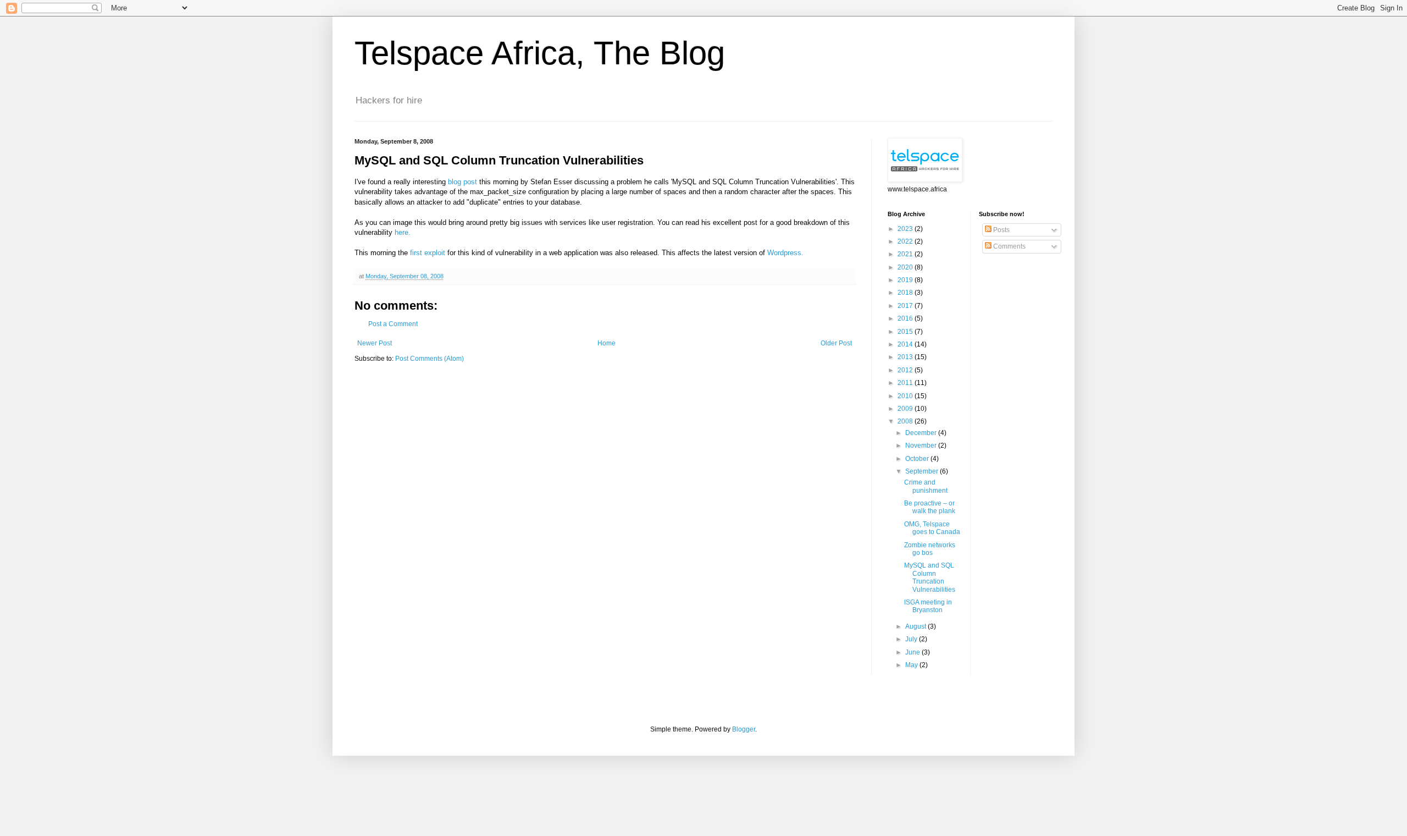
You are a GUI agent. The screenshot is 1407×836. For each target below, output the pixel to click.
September (922, 471)
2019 (906, 280)
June (913, 652)
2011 (906, 383)
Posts (1000, 230)
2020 (906, 267)
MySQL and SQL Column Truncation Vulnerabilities (929, 577)
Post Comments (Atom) (429, 358)
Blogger (743, 729)
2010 (906, 396)
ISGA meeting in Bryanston (928, 606)
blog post (462, 182)
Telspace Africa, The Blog (539, 53)
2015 (906, 332)
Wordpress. (785, 253)
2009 (906, 409)
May (912, 665)
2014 (906, 344)
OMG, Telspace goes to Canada (932, 528)
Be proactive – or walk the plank (929, 507)
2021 (906, 254)
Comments (1008, 246)
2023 (906, 229)
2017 (906, 306)
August (916, 626)
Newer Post (374, 343)
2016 (906, 318)
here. (403, 232)
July (912, 639)
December (921, 433)
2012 (906, 370)
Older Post (836, 343)
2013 (906, 357)
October (917, 459)
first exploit (427, 253)
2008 (906, 421)
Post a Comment (393, 324)
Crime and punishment (926, 486)
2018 (906, 292)
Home (606, 343)
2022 (906, 241)
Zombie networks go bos (929, 549)
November (921, 445)
